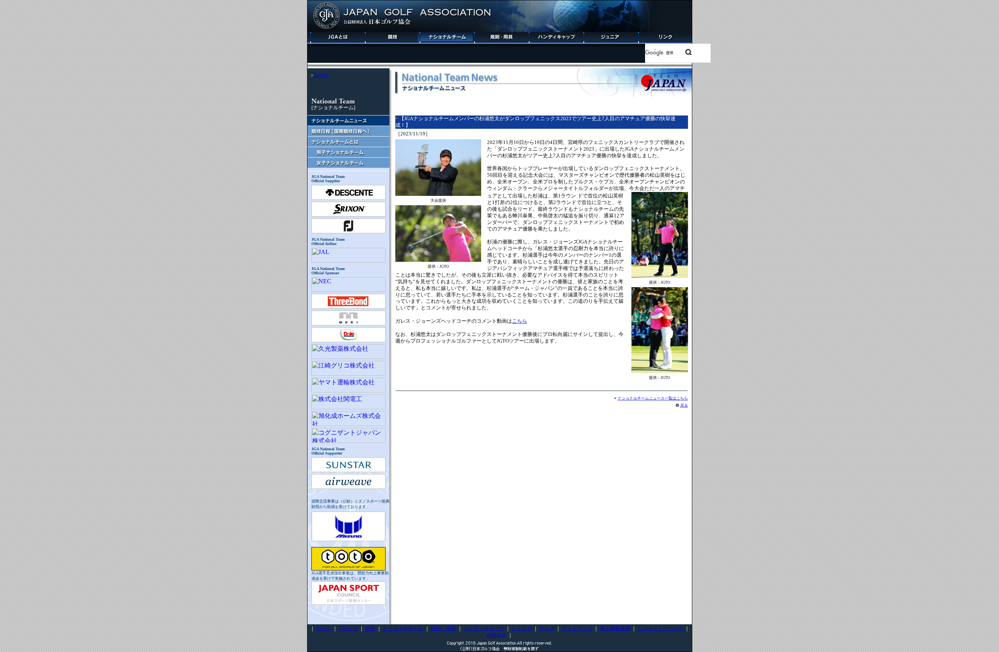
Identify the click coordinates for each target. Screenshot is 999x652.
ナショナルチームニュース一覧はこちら (653, 398)
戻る (684, 405)
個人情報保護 (615, 628)
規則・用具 (443, 628)
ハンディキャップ (484, 628)
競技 (370, 628)
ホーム (323, 628)
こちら (519, 321)
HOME (321, 75)
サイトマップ (577, 628)
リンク (547, 628)
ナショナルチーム (403, 628)
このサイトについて (660, 628)
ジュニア (522, 628)
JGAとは (348, 628)
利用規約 (496, 635)
